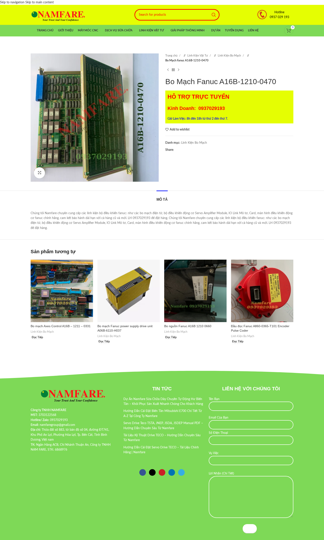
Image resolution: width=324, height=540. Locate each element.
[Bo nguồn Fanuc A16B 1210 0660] (195, 291)
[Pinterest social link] (186, 150)
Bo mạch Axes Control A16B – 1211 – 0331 (61, 326)
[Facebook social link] (177, 150)
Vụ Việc (214, 453)
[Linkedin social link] (190, 150)
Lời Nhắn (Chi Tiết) (221, 473)
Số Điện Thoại (218, 432)
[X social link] (181, 150)
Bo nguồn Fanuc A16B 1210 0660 (187, 326)
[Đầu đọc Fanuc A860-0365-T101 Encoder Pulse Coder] (262, 291)
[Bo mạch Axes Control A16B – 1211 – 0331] (62, 291)
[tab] (162, 197)
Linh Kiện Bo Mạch (230, 55)
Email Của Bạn (218, 417)
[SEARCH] (214, 15)
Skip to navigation (12, 2)
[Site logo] (58, 14)
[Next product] (178, 70)
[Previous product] (168, 70)
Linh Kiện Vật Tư (198, 55)
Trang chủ (171, 55)
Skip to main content (39, 2)
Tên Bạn (214, 399)
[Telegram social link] (195, 150)
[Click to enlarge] (39, 172)
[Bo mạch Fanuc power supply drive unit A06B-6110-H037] (128, 291)
